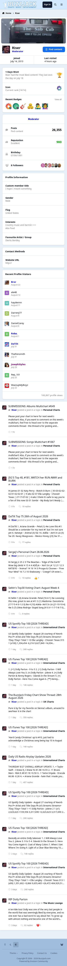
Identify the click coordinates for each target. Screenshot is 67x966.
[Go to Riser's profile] (4, 407)
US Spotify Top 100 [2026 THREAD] (28, 623)
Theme (13, 953)
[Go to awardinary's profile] (53, 165)
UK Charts (48, 701)
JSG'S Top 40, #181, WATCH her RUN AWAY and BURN (35, 479)
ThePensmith (18, 353)
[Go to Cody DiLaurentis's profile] (56, 165)
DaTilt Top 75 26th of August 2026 (28, 516)
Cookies (53, 953)
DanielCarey (17, 323)
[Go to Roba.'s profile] (7, 334)
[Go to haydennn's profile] (7, 303)
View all (58, 99)
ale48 (14, 292)
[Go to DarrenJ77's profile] (7, 313)
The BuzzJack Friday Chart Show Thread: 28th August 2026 (35, 696)
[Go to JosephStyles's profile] (7, 365)
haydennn (16, 302)
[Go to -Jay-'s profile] (59, 165)
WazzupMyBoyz (19, 384)
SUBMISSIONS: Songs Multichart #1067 (31, 442)
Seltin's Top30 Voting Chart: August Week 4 (33, 588)
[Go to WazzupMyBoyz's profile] (7, 386)
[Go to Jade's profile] (46, 165)
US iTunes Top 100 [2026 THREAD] (28, 659)
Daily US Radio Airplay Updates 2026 (29, 756)
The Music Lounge (53, 903)
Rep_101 (15, 374)
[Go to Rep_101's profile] (7, 375)
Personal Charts (51, 410)
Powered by (33, 961)
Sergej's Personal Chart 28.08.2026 (28, 552)
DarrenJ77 (16, 312)
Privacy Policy (27, 953)
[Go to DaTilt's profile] (7, 344)
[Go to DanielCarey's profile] (7, 324)
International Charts (54, 627)
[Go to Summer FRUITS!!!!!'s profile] (43, 165)
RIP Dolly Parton (18, 899)
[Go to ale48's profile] (7, 293)
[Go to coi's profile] (49, 165)
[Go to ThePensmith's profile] (7, 355)
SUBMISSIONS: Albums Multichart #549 (31, 406)
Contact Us (42, 953)
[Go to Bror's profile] (7, 282)
